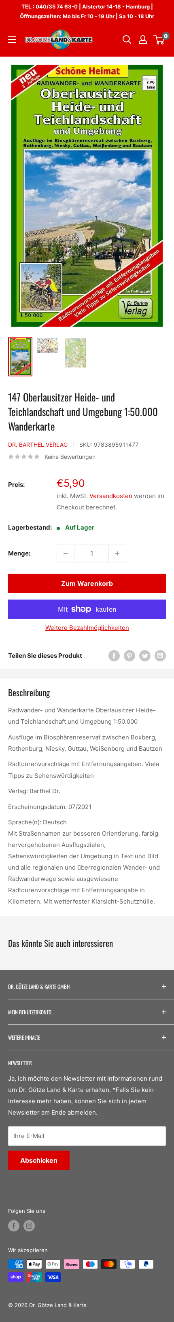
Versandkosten (110, 496)
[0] (159, 39)
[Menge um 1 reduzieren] (65, 553)
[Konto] (143, 39)
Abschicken (38, 1160)
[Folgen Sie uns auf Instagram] (29, 1225)
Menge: (19, 553)
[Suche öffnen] (127, 39)
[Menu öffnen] (12, 39)
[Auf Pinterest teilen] (129, 655)
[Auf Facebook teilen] (114, 655)
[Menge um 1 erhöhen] (117, 553)
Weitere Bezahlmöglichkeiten (87, 627)
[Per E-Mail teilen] (160, 655)
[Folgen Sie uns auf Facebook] (13, 1225)
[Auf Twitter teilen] (145, 655)
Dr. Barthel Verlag (38, 444)
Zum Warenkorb (87, 583)
